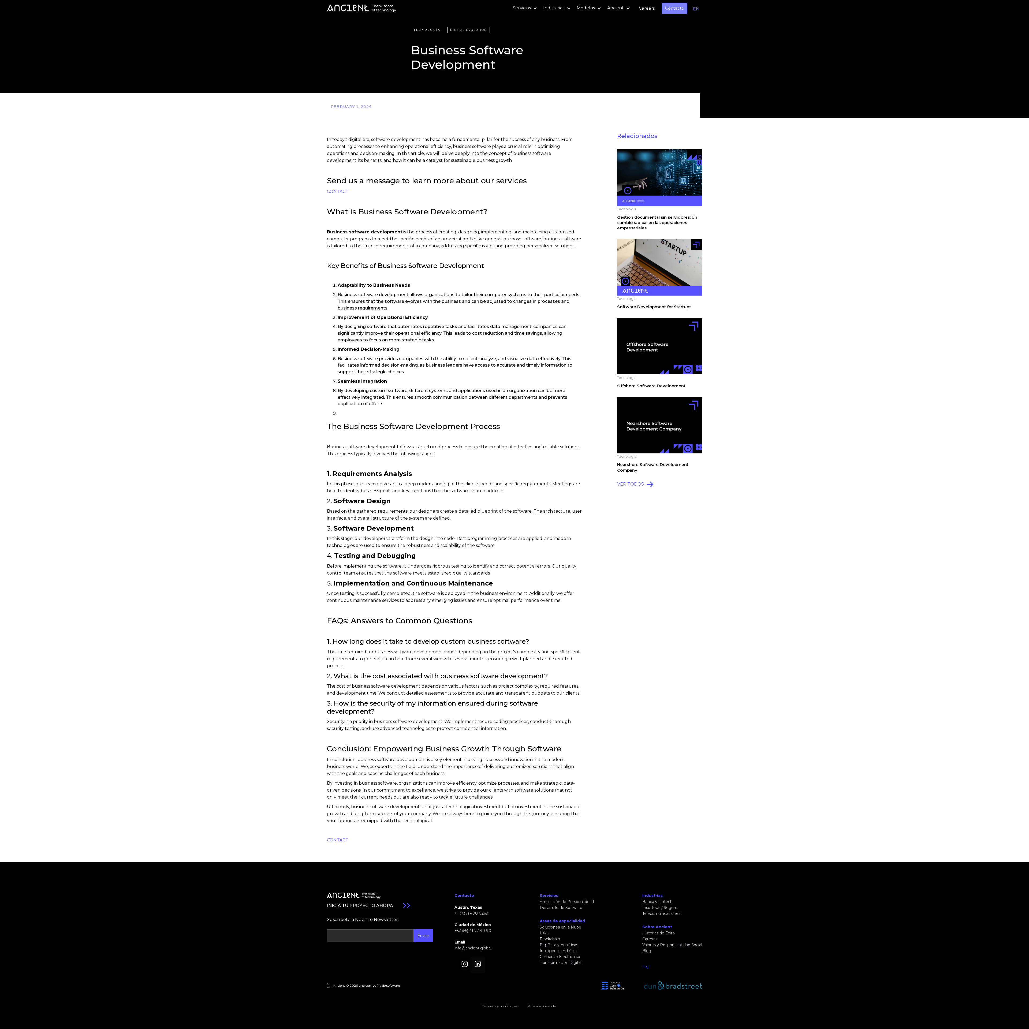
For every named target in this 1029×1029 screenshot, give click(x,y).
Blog (646, 950)
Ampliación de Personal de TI (567, 901)
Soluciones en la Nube (560, 927)
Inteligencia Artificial (558, 950)
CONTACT (337, 191)
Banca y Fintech (657, 901)
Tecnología (427, 29)
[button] (523, 8)
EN (696, 9)
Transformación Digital (560, 962)
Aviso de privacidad (543, 1006)
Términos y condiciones (499, 1006)
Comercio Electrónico (560, 956)
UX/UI (545, 933)
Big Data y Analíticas (559, 944)
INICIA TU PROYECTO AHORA (360, 905)
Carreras (649, 939)
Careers (647, 8)
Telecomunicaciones (661, 913)
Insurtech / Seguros (660, 907)
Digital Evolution (468, 30)
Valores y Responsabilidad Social (672, 944)
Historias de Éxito (658, 933)
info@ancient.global (472, 948)
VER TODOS (630, 484)
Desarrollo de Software (561, 907)
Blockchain (550, 939)
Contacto (674, 8)
